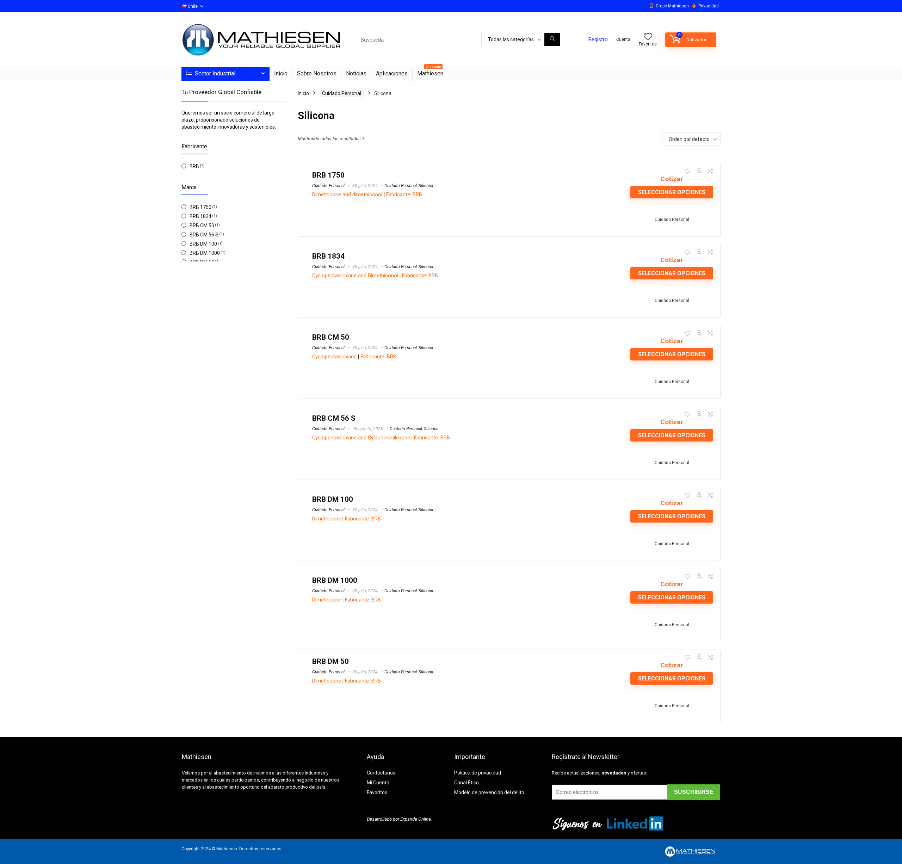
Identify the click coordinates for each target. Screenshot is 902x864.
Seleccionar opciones (671, 192)
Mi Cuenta (378, 782)
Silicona (426, 185)
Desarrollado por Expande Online (399, 819)
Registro (598, 39)
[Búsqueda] (552, 39)
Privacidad (708, 6)
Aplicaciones (392, 73)
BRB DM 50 (330, 661)
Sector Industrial (214, 73)
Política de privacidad (477, 773)
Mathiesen (430, 72)
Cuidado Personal (341, 93)
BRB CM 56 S (204, 234)
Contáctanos (381, 773)
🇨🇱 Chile (189, 6)
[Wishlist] (648, 37)
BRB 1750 (200, 207)
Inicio (281, 73)
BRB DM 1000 (205, 253)
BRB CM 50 (202, 225)
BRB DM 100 (203, 244)
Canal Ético (466, 782)
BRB (194, 166)
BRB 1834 (200, 216)
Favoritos (377, 792)
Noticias (356, 73)
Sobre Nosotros (316, 73)
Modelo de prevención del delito (489, 792)
